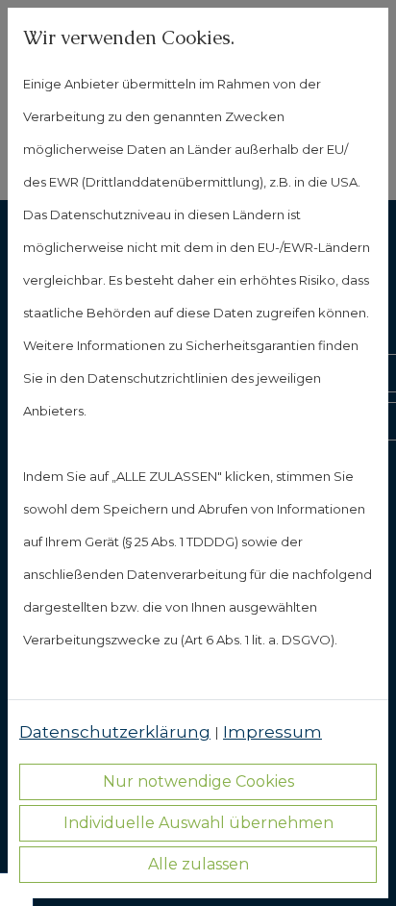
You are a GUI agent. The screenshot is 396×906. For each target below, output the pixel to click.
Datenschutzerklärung (114, 732)
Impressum (272, 732)
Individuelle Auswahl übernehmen (198, 823)
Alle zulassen (198, 864)
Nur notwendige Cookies (198, 781)
